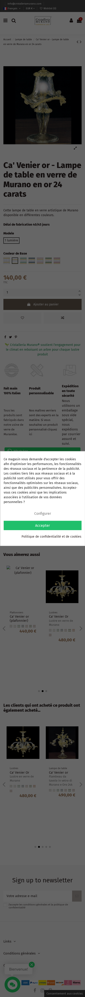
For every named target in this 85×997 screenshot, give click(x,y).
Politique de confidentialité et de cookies (51, 536)
